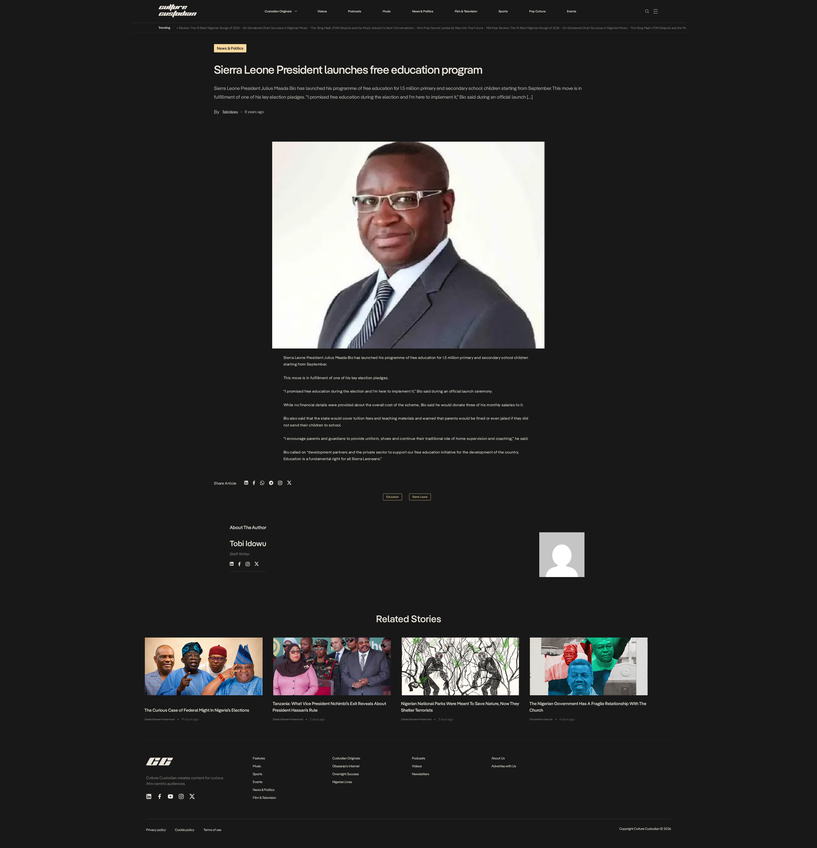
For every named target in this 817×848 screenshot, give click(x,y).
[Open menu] (656, 11)
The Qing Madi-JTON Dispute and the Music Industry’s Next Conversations (341, 28)
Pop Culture (537, 11)
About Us (498, 758)
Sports (503, 11)
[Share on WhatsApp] (262, 483)
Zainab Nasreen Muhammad (159, 719)
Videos (322, 11)
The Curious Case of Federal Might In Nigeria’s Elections (196, 710)
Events (571, 11)
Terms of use (212, 830)
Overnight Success (345, 774)
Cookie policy (184, 830)
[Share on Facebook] (254, 483)
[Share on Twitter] (289, 483)
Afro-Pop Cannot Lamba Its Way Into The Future (428, 28)
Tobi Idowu (230, 112)
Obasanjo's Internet (345, 766)
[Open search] (647, 11)
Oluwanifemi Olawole (540, 719)
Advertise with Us (503, 766)
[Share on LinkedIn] (246, 483)
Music (387, 11)
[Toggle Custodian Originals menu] (296, 11)
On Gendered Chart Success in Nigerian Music (253, 28)
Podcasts (354, 11)
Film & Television (466, 11)
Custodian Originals (278, 11)
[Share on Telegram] (271, 483)
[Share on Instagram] (280, 483)
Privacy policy (156, 830)
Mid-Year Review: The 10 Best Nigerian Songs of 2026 (181, 28)
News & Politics (422, 11)
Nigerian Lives (342, 782)
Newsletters (420, 774)
